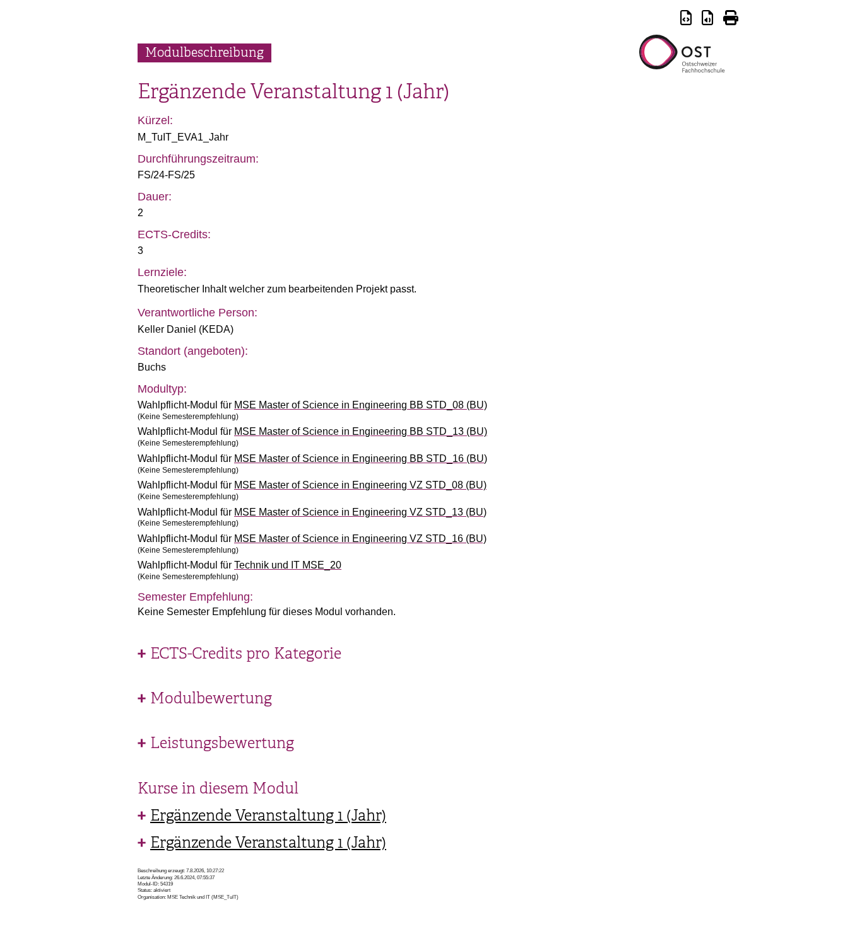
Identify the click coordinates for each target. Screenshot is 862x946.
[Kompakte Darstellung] (686, 19)
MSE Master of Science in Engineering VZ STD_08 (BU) (360, 485)
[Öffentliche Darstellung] (707, 19)
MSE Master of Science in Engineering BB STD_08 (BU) (360, 405)
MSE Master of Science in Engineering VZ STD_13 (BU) (360, 512)
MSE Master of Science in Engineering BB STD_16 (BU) (360, 458)
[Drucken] (731, 19)
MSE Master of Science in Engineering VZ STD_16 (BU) (360, 538)
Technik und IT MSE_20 (287, 565)
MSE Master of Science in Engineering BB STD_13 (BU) (360, 431)
